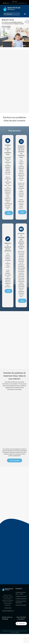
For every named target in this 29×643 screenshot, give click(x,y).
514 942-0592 (13, 3)
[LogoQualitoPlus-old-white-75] (12, 6)
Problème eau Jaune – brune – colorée (21, 593)
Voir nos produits (6, 26)
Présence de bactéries (21, 605)
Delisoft (17, 632)
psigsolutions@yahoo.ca (8, 610)
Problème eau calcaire (21, 596)
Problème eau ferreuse (21, 598)
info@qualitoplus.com (22, 3)
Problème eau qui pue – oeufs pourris (21, 601)
